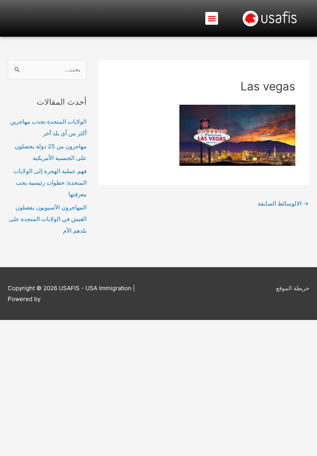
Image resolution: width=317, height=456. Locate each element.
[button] (211, 18)
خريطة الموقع (292, 288)
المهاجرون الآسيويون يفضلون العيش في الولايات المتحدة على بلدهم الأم (48, 219)
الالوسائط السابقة (283, 203)
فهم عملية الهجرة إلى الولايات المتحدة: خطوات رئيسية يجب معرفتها (50, 182)
